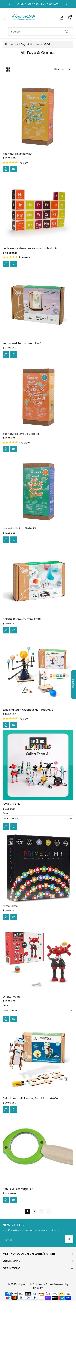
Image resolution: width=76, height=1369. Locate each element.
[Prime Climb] (38, 867)
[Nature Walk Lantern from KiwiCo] (38, 304)
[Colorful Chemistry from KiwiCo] (38, 580)
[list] (15, 69)
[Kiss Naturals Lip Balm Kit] (38, 114)
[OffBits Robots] (38, 957)
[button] (6, 17)
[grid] (8, 69)
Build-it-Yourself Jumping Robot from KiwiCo (30, 1098)
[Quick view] (13, 169)
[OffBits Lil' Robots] (38, 765)
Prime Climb (10, 906)
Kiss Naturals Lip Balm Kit (17, 154)
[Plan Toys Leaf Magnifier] (38, 1150)
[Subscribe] (69, 1239)
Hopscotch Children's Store (35, 1284)
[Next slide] (67, 4)
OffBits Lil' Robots (13, 804)
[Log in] (62, 17)
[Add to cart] (6, 169)
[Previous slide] (9, 4)
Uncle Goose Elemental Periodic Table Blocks (30, 248)
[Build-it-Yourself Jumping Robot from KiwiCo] (38, 1059)
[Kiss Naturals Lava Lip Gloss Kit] (38, 395)
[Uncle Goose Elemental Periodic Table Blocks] (38, 209)
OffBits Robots (11, 996)
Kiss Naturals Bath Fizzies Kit (19, 528)
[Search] (67, 31)
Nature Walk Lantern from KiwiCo (23, 343)
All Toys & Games (28, 44)
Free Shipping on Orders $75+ (37, 3)
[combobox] (40, 31)
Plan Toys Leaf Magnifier (18, 1189)
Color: (5, 813)
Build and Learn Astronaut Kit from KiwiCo (28, 709)
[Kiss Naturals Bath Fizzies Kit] (38, 489)
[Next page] (48, 1211)
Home (9, 44)
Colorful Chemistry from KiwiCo (22, 619)
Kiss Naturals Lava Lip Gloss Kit (21, 434)
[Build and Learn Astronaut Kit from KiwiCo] (38, 670)
